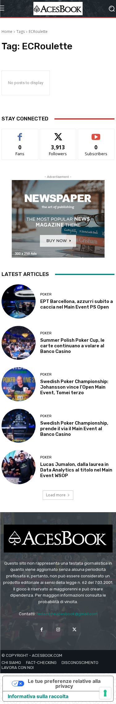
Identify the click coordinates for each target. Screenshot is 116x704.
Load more (56, 495)
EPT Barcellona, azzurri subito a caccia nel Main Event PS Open (76, 304)
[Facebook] (42, 629)
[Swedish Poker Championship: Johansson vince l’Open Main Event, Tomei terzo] (19, 384)
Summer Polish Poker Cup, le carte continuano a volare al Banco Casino (72, 345)
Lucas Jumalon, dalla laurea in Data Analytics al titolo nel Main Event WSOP (76, 470)
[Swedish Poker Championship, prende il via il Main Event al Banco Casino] (19, 426)
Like (20, 133)
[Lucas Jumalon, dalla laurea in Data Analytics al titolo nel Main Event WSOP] (19, 467)
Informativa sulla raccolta (38, 696)
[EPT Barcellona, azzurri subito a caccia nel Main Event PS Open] (19, 301)
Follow (58, 133)
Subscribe (96, 133)
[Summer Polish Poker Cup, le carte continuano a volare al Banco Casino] (19, 343)
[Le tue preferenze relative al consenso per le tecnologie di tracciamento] (105, 693)
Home (7, 31)
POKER (46, 294)
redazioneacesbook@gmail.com (67, 613)
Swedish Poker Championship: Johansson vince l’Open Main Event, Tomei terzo (74, 387)
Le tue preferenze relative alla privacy (64, 683)
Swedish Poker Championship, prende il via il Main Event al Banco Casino (74, 428)
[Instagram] (58, 629)
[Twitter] (74, 629)
